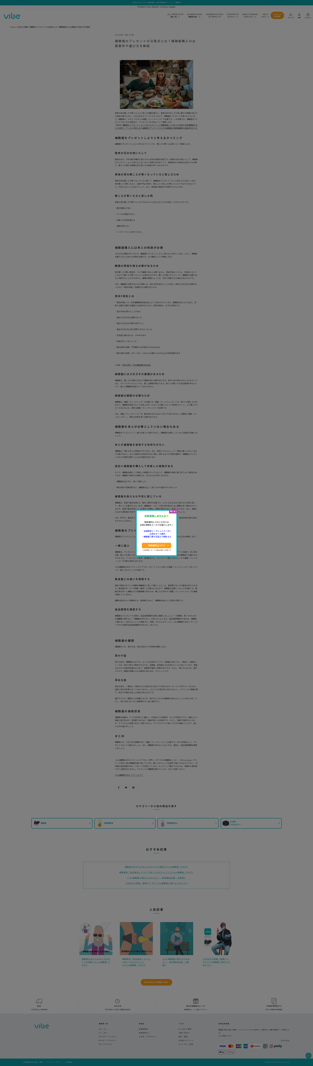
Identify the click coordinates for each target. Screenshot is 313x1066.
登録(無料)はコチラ (156, 545)
